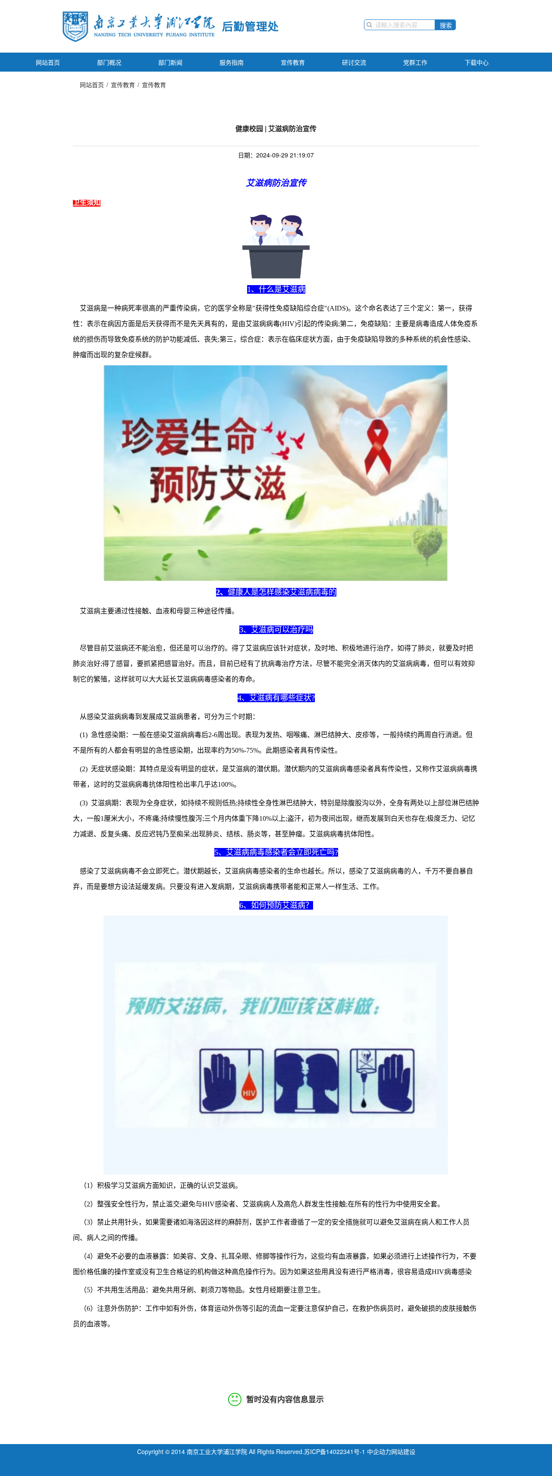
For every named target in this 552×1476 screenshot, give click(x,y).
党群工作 (415, 62)
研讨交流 (354, 62)
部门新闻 (170, 62)
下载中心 (476, 62)
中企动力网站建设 (391, 1451)
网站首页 (48, 62)
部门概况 (109, 62)
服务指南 (232, 62)
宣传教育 (293, 62)
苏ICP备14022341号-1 (334, 1451)
